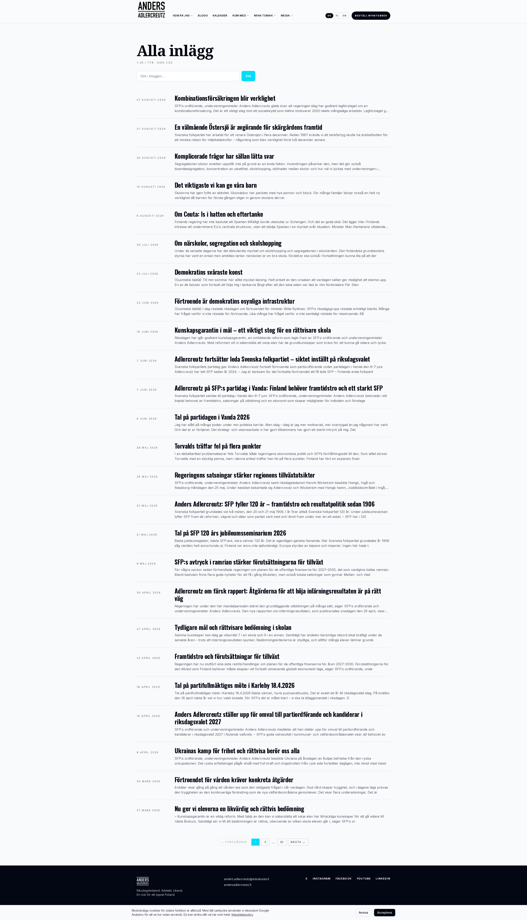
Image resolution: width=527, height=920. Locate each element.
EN (344, 15)
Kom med (239, 15)
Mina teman (263, 15)
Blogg (203, 15)
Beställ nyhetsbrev (371, 15)
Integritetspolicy (242, 914)
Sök (248, 76)
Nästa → (298, 842)
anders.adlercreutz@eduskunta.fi (246, 879)
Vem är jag (181, 15)
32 (281, 842)
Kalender (220, 15)
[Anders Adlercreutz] (151, 10)
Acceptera (384, 912)
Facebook (344, 878)
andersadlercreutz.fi (237, 884)
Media (285, 15)
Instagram (322, 878)
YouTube (364, 878)
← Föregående (234, 842)
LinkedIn (383, 878)
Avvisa (363, 912)
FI (337, 15)
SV (329, 15)
